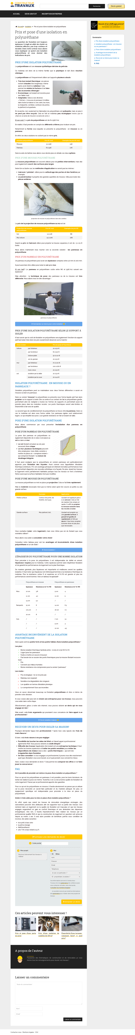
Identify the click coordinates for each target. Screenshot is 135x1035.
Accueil (16, 14)
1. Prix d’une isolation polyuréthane (106, 41)
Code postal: (36, 843)
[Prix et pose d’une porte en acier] (25, 923)
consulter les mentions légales (60, 887)
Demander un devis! (72, 902)
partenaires (64, 883)
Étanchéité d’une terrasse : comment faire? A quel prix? (71, 935)
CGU (36, 1032)
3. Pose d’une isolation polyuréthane (107, 49)
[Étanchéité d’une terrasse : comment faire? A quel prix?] (71, 923)
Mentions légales (28, 1032)
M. (53, 854)
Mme (57, 854)
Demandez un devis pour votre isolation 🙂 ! (49, 324)
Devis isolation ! (49, 550)
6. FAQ (96, 63)
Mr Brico (30, 955)
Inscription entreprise (52, 14)
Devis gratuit (116, 6)
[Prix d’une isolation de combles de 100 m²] (48, 923)
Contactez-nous (16, 1032)
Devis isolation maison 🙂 (49, 720)
